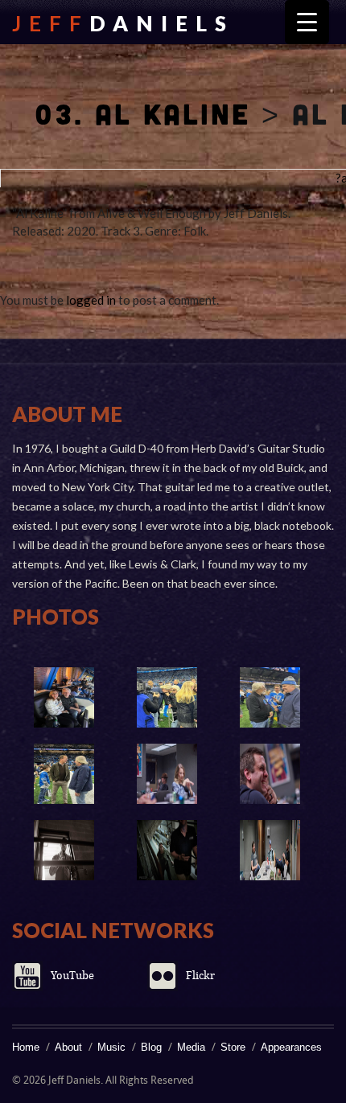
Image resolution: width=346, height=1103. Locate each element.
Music (111, 1047)
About (68, 1047)
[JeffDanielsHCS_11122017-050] (63, 850)
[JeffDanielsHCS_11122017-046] (166, 850)
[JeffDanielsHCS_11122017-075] (166, 774)
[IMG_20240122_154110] (269, 697)
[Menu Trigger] (307, 22)
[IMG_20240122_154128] (63, 697)
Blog (151, 1047)
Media (191, 1047)
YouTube (72, 976)
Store (232, 1047)
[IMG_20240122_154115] (166, 697)
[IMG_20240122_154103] (63, 774)
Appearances (291, 1047)
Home (25, 1047)
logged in (91, 300)
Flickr (200, 976)
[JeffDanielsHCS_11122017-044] (269, 850)
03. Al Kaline (142, 113)
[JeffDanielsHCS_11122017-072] (269, 774)
